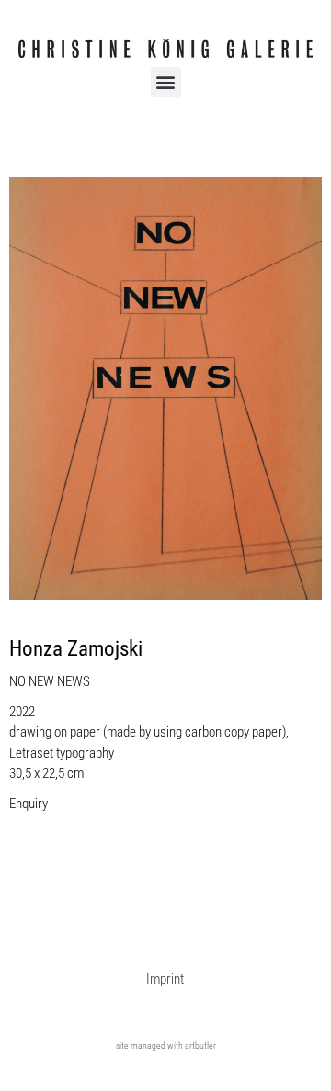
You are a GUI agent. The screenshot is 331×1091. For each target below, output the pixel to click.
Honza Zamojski (76, 648)
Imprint (165, 979)
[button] (166, 82)
